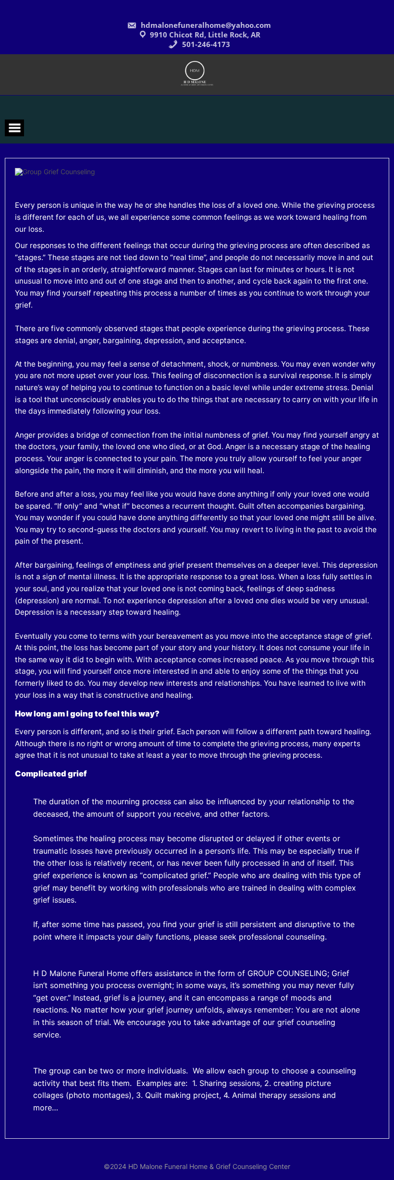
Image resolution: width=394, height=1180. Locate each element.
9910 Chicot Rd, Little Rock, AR (205, 34)
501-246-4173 (205, 44)
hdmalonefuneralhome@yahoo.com (205, 25)
